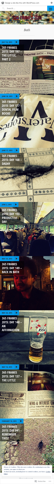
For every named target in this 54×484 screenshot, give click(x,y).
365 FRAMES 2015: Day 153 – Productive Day (12, 216)
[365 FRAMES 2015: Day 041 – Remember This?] (27, 446)
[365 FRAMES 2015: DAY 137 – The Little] (27, 391)
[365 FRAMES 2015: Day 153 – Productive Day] (27, 229)
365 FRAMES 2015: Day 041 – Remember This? (12, 432)
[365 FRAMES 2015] (27, 17)
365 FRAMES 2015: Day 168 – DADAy (12, 160)
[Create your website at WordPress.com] (27, 3)
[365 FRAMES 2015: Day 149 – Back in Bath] (27, 283)
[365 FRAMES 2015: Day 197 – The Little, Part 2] (27, 67)
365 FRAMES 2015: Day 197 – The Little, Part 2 (12, 53)
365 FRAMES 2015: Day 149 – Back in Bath (12, 268)
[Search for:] (17, 8)
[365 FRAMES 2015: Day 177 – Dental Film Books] (27, 121)
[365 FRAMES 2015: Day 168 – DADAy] (27, 175)
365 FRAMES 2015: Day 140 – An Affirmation (12, 324)
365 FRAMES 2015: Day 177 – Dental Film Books (12, 107)
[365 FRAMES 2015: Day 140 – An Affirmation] (27, 337)
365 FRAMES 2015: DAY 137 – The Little (12, 376)
